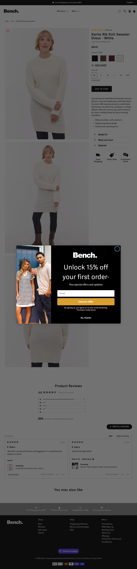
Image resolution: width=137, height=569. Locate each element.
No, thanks (86, 317)
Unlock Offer (85, 301)
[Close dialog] (117, 249)
